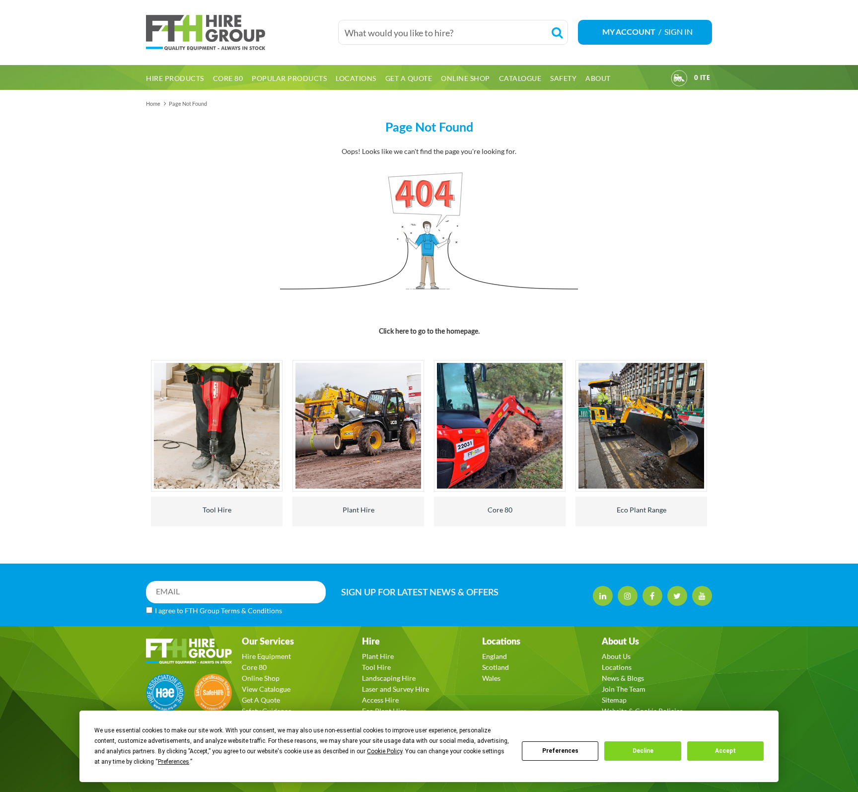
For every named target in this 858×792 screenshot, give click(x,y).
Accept (725, 750)
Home (153, 103)
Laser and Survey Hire (395, 689)
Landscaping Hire (389, 678)
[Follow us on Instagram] (628, 596)
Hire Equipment (266, 656)
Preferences (560, 750)
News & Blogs (623, 678)
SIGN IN (678, 31)
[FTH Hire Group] (237, 32)
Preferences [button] (173, 761)
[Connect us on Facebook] (652, 596)
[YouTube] (702, 596)
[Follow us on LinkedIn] (603, 596)
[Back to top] (833, 734)
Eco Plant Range (641, 509)
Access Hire (380, 700)
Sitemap (614, 700)
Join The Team (623, 689)
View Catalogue (266, 689)
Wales (491, 678)
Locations (617, 667)
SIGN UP (420, 592)
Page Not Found (188, 103)
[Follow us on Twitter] (677, 596)
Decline (643, 750)
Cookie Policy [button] (384, 751)
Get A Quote (261, 700)
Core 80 (500, 509)
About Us (616, 656)
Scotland (495, 667)
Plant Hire (358, 509)
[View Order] (679, 80)
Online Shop (261, 678)
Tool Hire (217, 509)
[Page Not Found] (429, 236)
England (494, 656)
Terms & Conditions (251, 610)
